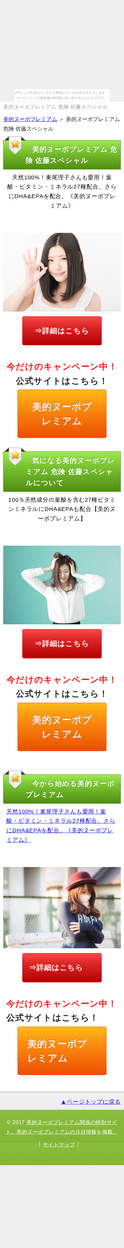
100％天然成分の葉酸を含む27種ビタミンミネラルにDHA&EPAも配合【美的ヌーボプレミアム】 (62, 509)
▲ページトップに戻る (91, 1102)
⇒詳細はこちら (62, 330)
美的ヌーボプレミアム (30, 119)
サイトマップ (59, 1144)
